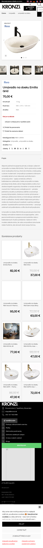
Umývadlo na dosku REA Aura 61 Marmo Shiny (10, 305)
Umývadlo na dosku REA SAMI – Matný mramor (10, 387)
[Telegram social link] (26, 148)
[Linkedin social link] (20, 148)
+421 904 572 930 (8, 497)
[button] (40, 507)
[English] (31, 2)
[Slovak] (28, 2)
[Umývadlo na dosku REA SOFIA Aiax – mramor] (31, 371)
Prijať (21, 524)
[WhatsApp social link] (23, 148)
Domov (4, 13)
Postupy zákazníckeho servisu (16, 424)
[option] (21, 57)
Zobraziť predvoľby (22, 536)
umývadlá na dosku (24, 13)
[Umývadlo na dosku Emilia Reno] (11, 249)
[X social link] (12, 148)
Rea (10, 145)
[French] (37, 2)
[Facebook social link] (9, 148)
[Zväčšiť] (5, 55)
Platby (8, 428)
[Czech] (40, 2)
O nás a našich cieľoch (14, 438)
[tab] (21, 445)
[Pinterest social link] (17, 148)
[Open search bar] (39, 6)
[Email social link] (15, 148)
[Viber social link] (28, 148)
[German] (34, 2)
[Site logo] (12, 7)
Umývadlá (12, 13)
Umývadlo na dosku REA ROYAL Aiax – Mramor (31, 346)
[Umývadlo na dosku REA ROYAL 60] (11, 331)
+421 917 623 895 (11, 414)
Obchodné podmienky (14, 431)
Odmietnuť (21, 530)
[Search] (39, 14)
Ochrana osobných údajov (15, 434)
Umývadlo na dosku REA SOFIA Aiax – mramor (31, 387)
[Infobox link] (12, 1)
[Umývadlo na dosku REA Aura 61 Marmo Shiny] (11, 290)
